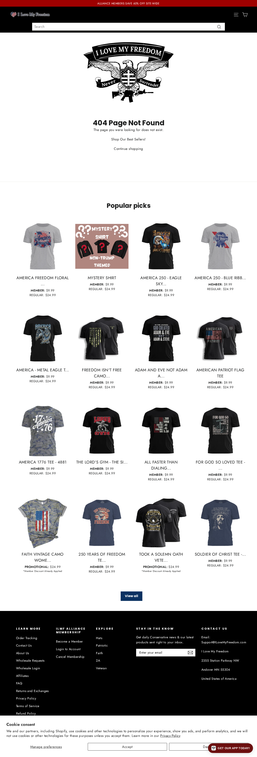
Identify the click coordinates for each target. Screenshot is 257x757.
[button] (230, 748)
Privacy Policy (170, 735)
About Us (22, 653)
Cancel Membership (70, 656)
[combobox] (128, 27)
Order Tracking (26, 638)
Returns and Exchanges (32, 691)
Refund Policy (26, 713)
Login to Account (68, 649)
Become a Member (69, 641)
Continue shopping (128, 148)
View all (131, 596)
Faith (99, 653)
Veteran (101, 668)
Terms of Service (27, 706)
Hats (99, 638)
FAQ (19, 683)
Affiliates (22, 676)
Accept (127, 746)
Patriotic (102, 645)
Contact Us (24, 645)
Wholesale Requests (30, 660)
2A (98, 660)
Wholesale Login (28, 668)
